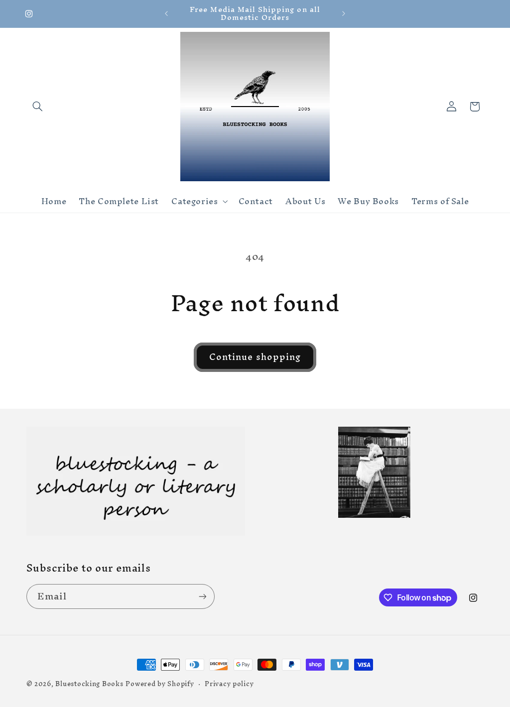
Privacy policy (229, 684)
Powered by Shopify (160, 683)
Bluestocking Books (89, 683)
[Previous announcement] (166, 13)
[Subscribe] (202, 596)
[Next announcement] (344, 13)
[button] (37, 106)
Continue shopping (255, 357)
